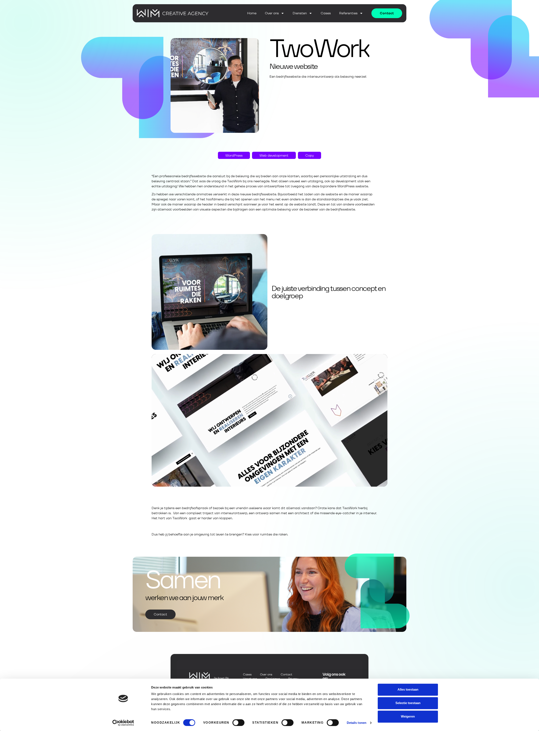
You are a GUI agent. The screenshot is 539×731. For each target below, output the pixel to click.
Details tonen (356, 722)
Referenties (348, 13)
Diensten (300, 13)
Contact (286, 674)
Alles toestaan (408, 689)
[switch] (238, 722)
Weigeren (408, 716)
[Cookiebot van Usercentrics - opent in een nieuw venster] (123, 723)
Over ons (272, 13)
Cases (326, 13)
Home (251, 13)
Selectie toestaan (407, 703)
